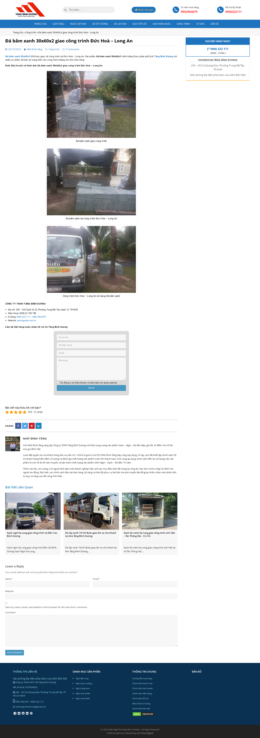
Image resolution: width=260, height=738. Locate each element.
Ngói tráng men (83, 688)
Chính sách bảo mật (141, 708)
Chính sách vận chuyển (142, 688)
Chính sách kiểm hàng (142, 693)
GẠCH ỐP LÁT (139, 23)
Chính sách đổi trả (140, 698)
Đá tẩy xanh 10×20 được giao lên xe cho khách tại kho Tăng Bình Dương (90, 534)
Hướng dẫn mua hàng (142, 678)
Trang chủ (40, 23)
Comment (10, 612)
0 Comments (72, 49)
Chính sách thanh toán (142, 683)
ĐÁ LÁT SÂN (120, 23)
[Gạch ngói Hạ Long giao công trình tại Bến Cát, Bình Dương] (33, 511)
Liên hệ (214, 23)
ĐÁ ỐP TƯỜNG (100, 23)
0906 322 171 (23, 317)
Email (96, 578)
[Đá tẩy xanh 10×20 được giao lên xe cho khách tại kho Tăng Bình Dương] (91, 511)
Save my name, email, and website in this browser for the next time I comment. (46, 607)
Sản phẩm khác (162, 23)
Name (9, 578)
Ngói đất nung (82, 678)
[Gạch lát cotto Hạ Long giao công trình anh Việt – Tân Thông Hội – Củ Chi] (149, 511)
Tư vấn (200, 23)
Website (9, 591)
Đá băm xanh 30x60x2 (17, 56)
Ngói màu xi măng (84, 683)
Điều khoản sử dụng (141, 703)
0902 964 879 (39, 317)
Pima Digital (147, 733)
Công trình (183, 23)
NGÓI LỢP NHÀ (78, 23)
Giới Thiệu (58, 23)
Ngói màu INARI (83, 693)
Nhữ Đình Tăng (34, 49)
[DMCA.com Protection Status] (143, 715)
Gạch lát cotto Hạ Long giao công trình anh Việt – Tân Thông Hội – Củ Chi (149, 534)
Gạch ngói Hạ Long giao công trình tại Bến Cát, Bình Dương (32, 534)
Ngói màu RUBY (83, 698)
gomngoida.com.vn (26, 320)
